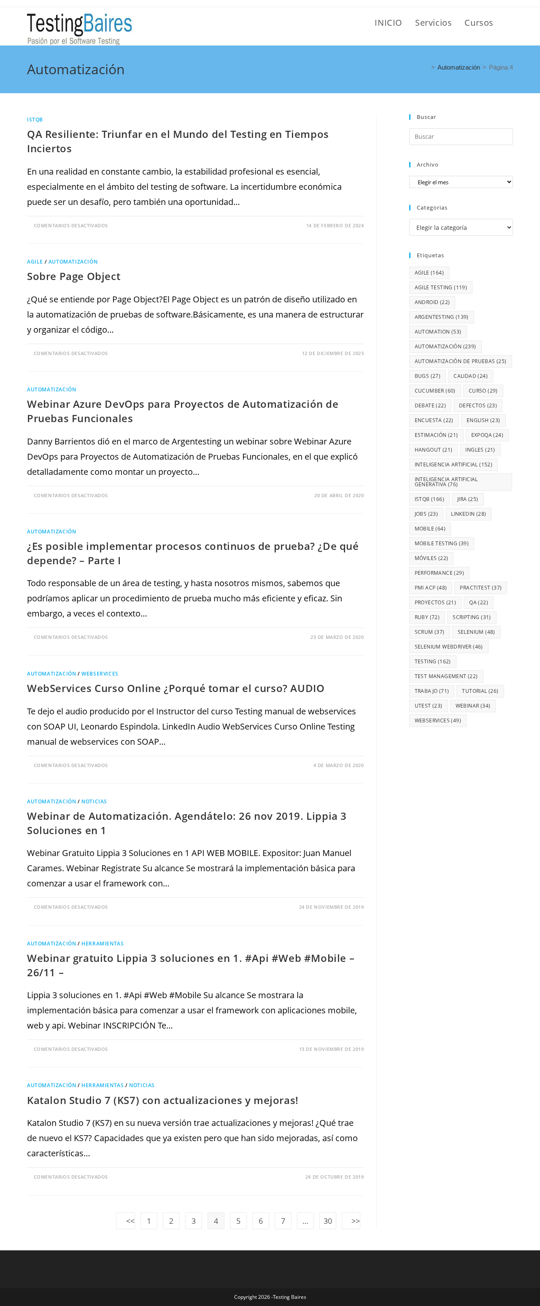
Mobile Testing (442, 543)
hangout (434, 449)
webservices (438, 720)
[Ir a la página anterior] (125, 1220)
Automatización (73, 261)
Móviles (431, 558)
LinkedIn (468, 513)
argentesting (442, 316)
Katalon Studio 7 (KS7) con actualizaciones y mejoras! (164, 1100)
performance (439, 572)
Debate (430, 405)
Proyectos (435, 602)
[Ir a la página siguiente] (351, 1220)
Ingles (480, 449)
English (483, 420)
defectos (478, 405)
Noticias (94, 801)
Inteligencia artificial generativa (446, 482)
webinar (473, 705)
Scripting (472, 617)
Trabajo (432, 691)
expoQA (487, 435)
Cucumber (435, 390)
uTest (429, 705)
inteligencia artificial (454, 464)
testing (433, 661)
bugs (428, 376)
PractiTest (481, 587)
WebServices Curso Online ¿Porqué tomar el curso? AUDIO (175, 688)
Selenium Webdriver (449, 646)
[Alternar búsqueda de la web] (509, 22)
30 (328, 1221)
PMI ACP (431, 587)
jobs (426, 513)
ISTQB (35, 119)
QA (478, 602)
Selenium (476, 631)
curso (483, 390)
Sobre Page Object (73, 276)
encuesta (434, 420)
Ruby (427, 617)
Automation (438, 331)
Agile (35, 261)
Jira (467, 499)
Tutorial (480, 691)
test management (446, 676)
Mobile (430, 528)
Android (432, 302)
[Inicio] (426, 67)
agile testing (441, 287)
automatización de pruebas (461, 361)
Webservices (100, 673)
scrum (430, 631)
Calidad (471, 376)
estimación (436, 435)
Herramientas (102, 943)
